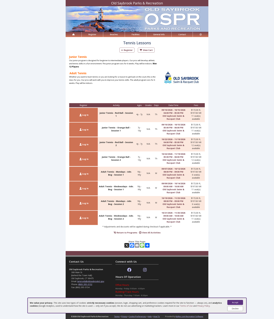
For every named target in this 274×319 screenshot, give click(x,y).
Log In (85, 115)
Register (92, 34)
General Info (159, 34)
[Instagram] (145, 270)
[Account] (200, 34)
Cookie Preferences (137, 316)
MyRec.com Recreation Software (189, 316)
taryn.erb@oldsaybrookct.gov (90, 281)
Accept (235, 302)
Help (150, 316)
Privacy (124, 316)
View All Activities (151, 232)
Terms (117, 316)
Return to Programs (126, 232)
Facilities (136, 34)
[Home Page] (73, 34)
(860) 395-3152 (85, 284)
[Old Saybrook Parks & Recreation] (137, 18)
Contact (182, 34)
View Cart (148, 50)
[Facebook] (129, 270)
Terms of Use (186, 305)
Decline (235, 308)
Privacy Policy (203, 305)
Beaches (114, 34)
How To (156, 316)
